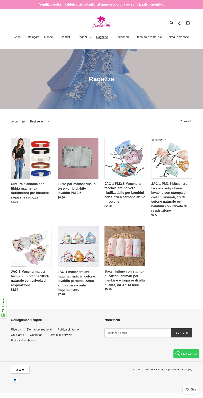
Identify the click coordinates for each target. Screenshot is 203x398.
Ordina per (18, 121)
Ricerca (16, 329)
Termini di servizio (60, 334)
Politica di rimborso (23, 340)
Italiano (19, 369)
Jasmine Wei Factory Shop (155, 369)
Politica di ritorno (68, 329)
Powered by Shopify (181, 369)
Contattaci (36, 334)
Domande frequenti (39, 329)
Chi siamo (17, 334)
